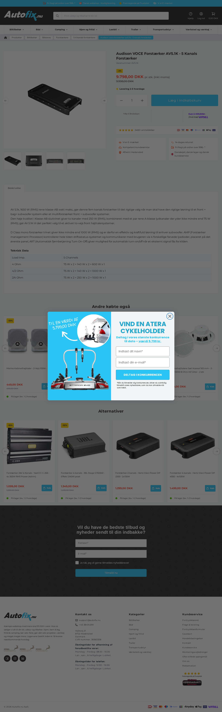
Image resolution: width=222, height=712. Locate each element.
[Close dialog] (170, 316)
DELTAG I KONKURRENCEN (143, 375)
